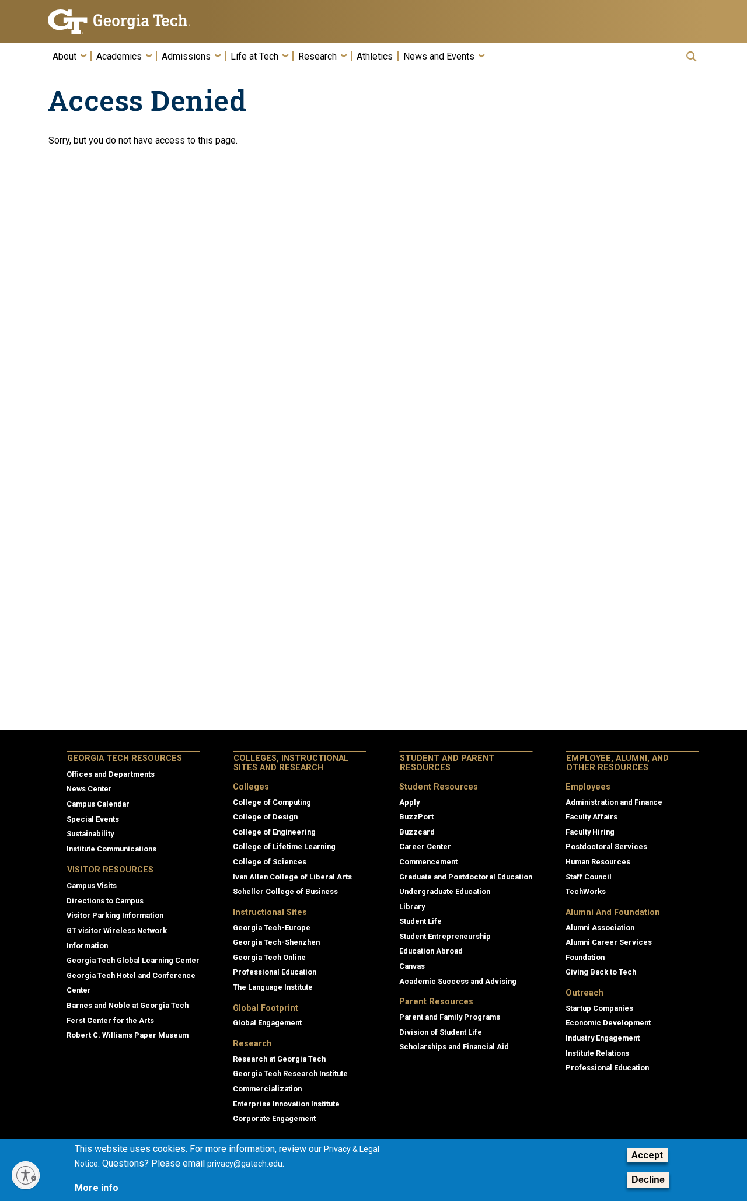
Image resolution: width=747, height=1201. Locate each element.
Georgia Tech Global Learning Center (133, 960)
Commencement (428, 861)
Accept (647, 1155)
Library (412, 906)
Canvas (412, 966)
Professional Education (274, 972)
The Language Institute (273, 987)
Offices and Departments (111, 774)
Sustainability (90, 833)
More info (96, 1187)
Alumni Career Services (609, 942)
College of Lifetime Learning (284, 846)
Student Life (420, 921)
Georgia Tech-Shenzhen (276, 942)
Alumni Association (600, 927)
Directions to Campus (105, 900)
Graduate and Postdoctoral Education (465, 876)
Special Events (93, 819)
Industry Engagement (603, 1038)
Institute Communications (111, 848)
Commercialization (267, 1088)
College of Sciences (269, 861)
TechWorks (586, 891)
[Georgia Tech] (124, 21)
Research (317, 56)
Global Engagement (267, 1022)
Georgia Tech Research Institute (290, 1073)
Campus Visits (92, 885)
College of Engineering (274, 832)
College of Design (265, 816)
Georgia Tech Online (269, 957)
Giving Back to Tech (601, 972)
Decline (648, 1180)
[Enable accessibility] (26, 1175)
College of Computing (272, 802)
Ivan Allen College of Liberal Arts (292, 876)
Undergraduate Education (444, 891)
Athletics (375, 56)
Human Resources (598, 861)
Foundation (585, 957)
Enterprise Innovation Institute (286, 1103)
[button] (691, 56)
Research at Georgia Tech (279, 1059)
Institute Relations (597, 1053)
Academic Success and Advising (457, 981)
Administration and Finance (614, 802)
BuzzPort (416, 816)
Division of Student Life (440, 1032)
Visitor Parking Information (115, 915)
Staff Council (589, 876)
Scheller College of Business (285, 891)
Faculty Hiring (590, 832)
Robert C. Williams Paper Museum (128, 1035)
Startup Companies (599, 1008)
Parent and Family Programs (449, 1017)
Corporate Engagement (274, 1118)
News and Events (438, 56)
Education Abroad (431, 951)
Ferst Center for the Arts (110, 1020)
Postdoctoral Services (606, 846)
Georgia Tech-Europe (271, 927)
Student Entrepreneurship (445, 936)
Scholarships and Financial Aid (454, 1046)
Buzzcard (417, 832)
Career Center (425, 846)
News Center (89, 788)
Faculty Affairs (591, 816)
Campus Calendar (98, 803)
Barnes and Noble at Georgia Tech (128, 1005)
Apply (409, 802)
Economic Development (608, 1022)
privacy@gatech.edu (244, 1164)
